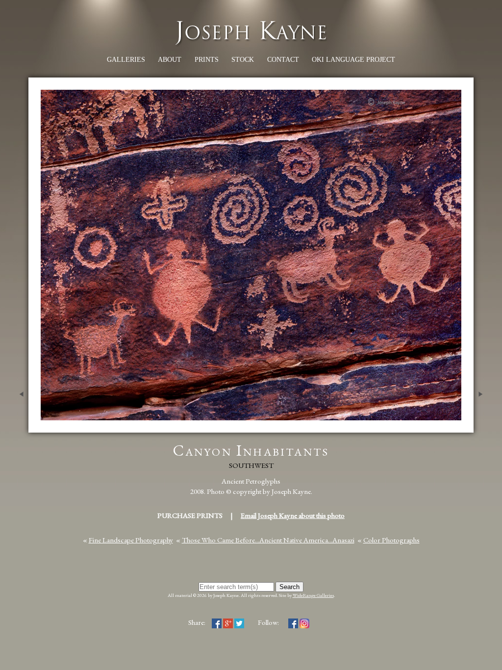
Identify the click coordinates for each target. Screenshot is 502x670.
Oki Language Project (353, 59)
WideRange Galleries (313, 595)
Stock (242, 59)
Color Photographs (391, 539)
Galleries (126, 59)
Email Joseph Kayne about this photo (293, 515)
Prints (207, 59)
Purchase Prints (190, 515)
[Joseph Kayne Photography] (251, 44)
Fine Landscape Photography (131, 539)
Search (289, 587)
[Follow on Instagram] (304, 622)
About (169, 59)
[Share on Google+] (228, 622)
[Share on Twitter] (239, 622)
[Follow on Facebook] (293, 622)
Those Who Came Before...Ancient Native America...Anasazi (268, 539)
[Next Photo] (483, 427)
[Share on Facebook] (217, 622)
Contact (283, 59)
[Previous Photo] (19, 427)
